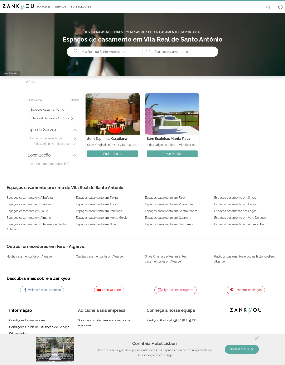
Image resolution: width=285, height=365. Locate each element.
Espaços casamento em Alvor (96, 204)
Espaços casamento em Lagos (235, 204)
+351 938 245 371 (184, 320)
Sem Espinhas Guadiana (107, 138)
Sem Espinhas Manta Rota (168, 138)
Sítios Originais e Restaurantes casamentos (53, 143)
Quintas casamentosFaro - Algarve (99, 256)
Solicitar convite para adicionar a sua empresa (104, 322)
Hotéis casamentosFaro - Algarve (29, 256)
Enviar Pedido (112, 153)
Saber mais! (240, 349)
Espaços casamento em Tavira (97, 197)
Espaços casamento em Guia (96, 224)
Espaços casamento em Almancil (29, 217)
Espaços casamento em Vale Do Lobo (240, 217)
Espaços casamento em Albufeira (30, 197)
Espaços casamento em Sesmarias (169, 224)
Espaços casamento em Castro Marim (171, 211)
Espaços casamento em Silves (235, 197)
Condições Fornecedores (27, 320)
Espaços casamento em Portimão (99, 211)
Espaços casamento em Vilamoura (169, 204)
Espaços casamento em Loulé (27, 211)
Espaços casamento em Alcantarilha (239, 224)
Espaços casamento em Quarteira (168, 217)
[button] (43, 7)
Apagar (75, 99)
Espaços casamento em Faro (165, 197)
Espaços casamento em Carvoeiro (30, 204)
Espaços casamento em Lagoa (235, 211)
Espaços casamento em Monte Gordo (101, 217)
